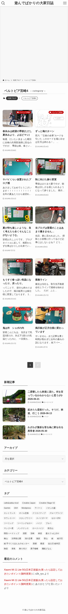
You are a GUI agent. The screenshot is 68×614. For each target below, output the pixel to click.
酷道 (42, 543)
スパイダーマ (42, 518)
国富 (25, 533)
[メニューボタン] (65, 3)
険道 (6, 549)
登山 (46, 538)
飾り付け (23, 549)
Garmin (7, 508)
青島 (13, 549)
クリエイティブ (39, 513)
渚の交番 (28, 538)
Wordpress (26, 508)
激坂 (38, 538)
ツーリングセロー (24, 523)
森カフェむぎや (52, 533)
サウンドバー (9, 518)
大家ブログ (12, 98)
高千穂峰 (34, 549)
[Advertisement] (34, 43)
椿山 (6, 538)
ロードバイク (38, 528)
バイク (39, 523)
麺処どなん (46, 549)
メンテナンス (23, 528)
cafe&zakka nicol (11, 503)
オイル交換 (24, 513)
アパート (38, 508)
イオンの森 (51, 508)
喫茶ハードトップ (11, 533)
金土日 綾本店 (54, 543)
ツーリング (8, 523)
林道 (40, 533)
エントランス (9, 513)
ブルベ (48, 523)
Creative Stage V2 (47, 503)
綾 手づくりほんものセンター (16, 543)
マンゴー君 (8, 528)
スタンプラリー (25, 518)
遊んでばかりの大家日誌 (34, 3)
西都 (35, 543)
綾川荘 (60, 538)
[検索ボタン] (3, 3)
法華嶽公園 (16, 538)
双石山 (50, 528)
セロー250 (55, 518)
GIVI (16, 508)
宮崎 (32, 533)
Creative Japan (28, 503)
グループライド (56, 513)
